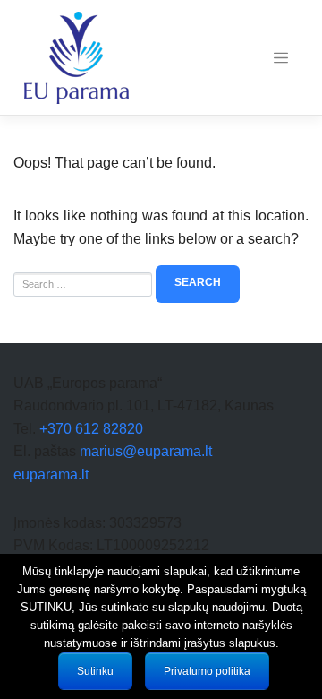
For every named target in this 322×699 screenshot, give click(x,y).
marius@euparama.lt (146, 451)
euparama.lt (51, 474)
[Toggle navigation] (281, 58)
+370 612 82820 (91, 428)
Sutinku (95, 671)
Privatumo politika (207, 671)
